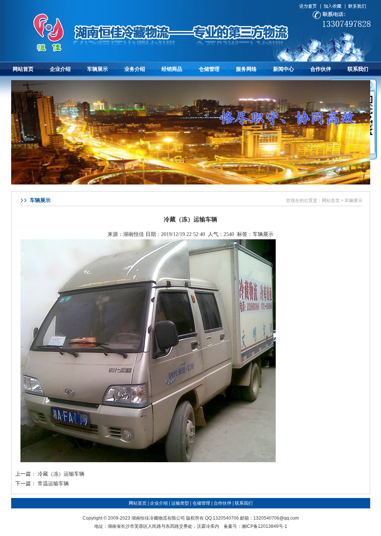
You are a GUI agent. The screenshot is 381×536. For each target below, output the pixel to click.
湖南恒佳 (133, 234)
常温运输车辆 (53, 483)
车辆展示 (97, 69)
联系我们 (358, 69)
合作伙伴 (320, 69)
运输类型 (180, 503)
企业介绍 (60, 69)
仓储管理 (209, 69)
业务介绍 (134, 69)
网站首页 (23, 69)
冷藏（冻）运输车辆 (61, 474)
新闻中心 (283, 69)
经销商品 (171, 69)
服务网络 (246, 69)
